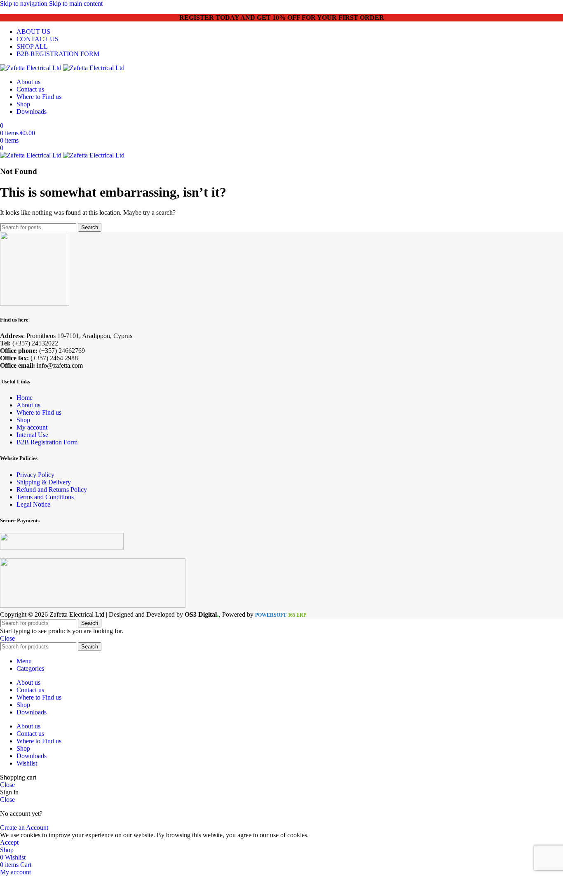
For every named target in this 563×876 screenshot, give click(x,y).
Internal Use (32, 434)
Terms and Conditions (45, 496)
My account (31, 427)
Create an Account (24, 827)
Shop (23, 419)
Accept (9, 842)
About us (28, 405)
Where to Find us (38, 412)
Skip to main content (76, 3)
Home (24, 397)
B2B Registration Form (46, 442)
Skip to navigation (24, 3)
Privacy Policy (35, 474)
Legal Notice (33, 504)
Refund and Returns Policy (51, 489)
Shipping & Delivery (43, 482)
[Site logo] (31, 67)
